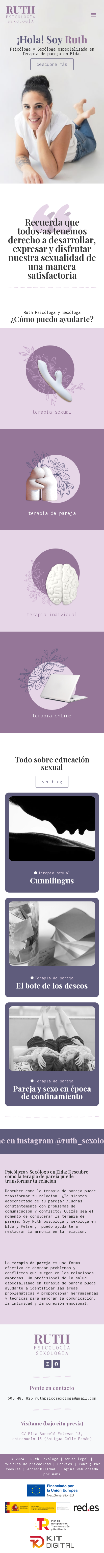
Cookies (64, 1464)
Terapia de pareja (54, 978)
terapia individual (52, 614)
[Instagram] (47, 1364)
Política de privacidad (27, 1464)
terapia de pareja (52, 513)
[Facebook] (56, 1364)
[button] (93, 14)
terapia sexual (51, 412)
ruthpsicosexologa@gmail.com (65, 1398)
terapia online (51, 715)
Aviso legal (77, 1459)
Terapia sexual (54, 873)
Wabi (56, 1474)
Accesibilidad (41, 1469)
